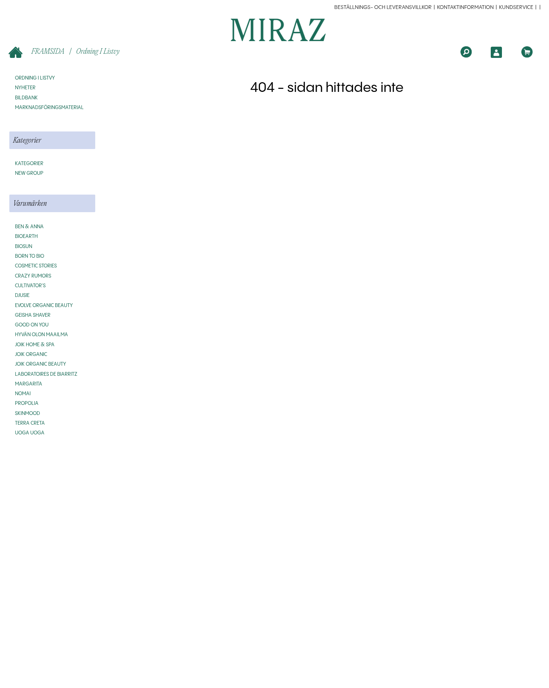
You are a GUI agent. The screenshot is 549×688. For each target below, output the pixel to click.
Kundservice (516, 7)
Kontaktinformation (465, 7)
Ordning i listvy (98, 51)
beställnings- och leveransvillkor (383, 7)
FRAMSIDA (48, 51)
